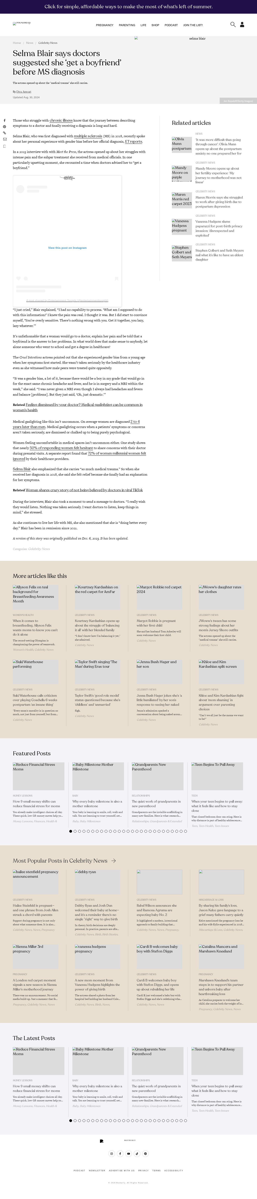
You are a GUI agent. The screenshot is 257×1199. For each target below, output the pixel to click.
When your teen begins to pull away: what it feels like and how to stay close (217, 806)
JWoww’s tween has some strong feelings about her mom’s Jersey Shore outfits (218, 625)
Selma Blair (22, 469)
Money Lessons (22, 795)
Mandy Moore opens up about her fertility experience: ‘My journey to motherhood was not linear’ (219, 175)
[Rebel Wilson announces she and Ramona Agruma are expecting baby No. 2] (159, 882)
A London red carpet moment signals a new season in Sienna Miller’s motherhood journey (35, 985)
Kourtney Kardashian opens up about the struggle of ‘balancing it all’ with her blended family (97, 625)
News (29, 43)
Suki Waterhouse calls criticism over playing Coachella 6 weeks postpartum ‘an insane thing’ (35, 700)
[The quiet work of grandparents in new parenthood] (158, 776)
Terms (156, 1171)
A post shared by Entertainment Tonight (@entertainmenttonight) (67, 300)
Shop (155, 25)
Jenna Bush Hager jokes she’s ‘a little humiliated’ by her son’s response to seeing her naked (159, 700)
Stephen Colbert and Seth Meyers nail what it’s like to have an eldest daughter (220, 255)
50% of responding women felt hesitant (61, 447)
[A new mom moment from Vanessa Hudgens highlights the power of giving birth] (97, 956)
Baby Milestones (90, 821)
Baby (75, 795)
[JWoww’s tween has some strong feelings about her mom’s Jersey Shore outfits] (221, 597)
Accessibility (173, 1171)
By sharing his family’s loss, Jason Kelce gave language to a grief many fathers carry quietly (221, 910)
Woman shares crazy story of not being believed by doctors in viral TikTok (84, 490)
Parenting (127, 25)
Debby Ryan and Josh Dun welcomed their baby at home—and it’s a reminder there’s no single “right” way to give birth (97, 912)
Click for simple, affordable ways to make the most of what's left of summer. (129, 6)
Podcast (171, 25)
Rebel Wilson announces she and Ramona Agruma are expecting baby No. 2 (157, 910)
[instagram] (111, 1153)
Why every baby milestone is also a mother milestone (97, 803)
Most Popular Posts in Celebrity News (60, 860)
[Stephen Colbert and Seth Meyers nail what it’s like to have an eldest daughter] (182, 253)
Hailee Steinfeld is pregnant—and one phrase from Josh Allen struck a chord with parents (35, 910)
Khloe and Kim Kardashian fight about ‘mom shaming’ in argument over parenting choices (221, 702)
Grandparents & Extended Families (157, 822)
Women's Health (23, 615)
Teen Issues (221, 826)
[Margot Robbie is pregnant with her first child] (159, 597)
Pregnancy (104, 25)
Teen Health (206, 826)
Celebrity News (47, 43)
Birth (98, 934)
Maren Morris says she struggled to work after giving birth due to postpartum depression (219, 202)
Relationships (141, 795)
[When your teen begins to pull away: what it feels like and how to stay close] (217, 776)
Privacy (143, 1171)
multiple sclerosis (88, 136)
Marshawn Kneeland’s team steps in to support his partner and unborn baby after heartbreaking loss (221, 987)
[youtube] (128, 1153)
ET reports (133, 141)
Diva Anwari (23, 92)
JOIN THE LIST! (193, 25)
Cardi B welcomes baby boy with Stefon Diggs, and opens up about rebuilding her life (158, 985)
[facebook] (120, 1153)
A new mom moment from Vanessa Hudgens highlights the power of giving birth (97, 985)
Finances (39, 821)
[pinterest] (145, 1153)
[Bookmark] (4, 146)
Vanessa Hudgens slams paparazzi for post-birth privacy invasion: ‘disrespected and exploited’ (219, 228)
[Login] (242, 26)
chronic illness (61, 120)
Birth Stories (110, 934)
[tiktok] (137, 1153)
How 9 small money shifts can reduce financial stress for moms (36, 803)
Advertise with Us (122, 1171)
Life (143, 25)
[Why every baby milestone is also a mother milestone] (98, 776)
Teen (195, 795)
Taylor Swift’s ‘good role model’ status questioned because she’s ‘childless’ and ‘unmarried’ (97, 700)
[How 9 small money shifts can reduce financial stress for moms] (38, 776)
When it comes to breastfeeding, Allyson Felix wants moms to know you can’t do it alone (35, 628)
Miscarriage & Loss (211, 899)
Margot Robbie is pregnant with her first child (156, 623)
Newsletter (97, 1171)
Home (17, 43)
